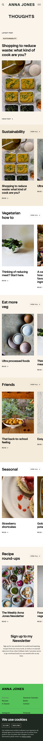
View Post (6, 119)
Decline (16, 725)
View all (34, 132)
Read (4, 198)
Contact (26, 704)
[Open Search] (3, 4)
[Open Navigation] (39, 4)
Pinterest (26, 713)
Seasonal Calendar (30, 698)
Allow (6, 725)
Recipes (5, 701)
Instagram (6, 713)
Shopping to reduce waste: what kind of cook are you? (19, 50)
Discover (5, 698)
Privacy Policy (26, 736)
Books (25, 701)
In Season (6, 704)
